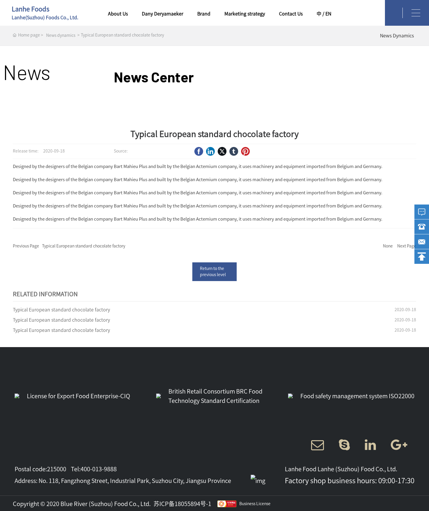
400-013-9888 (99, 469)
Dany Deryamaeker (162, 13)
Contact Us (291, 13)
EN (328, 13)
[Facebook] (198, 151)
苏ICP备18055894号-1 (182, 504)
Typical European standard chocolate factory (83, 246)
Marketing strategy (244, 13)
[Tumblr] (233, 151)
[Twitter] (222, 151)
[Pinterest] (245, 151)
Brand (203, 13)
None (388, 246)
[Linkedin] (210, 151)
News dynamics (60, 35)
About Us (118, 13)
